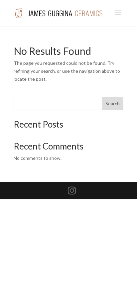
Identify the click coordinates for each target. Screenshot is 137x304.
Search (112, 103)
